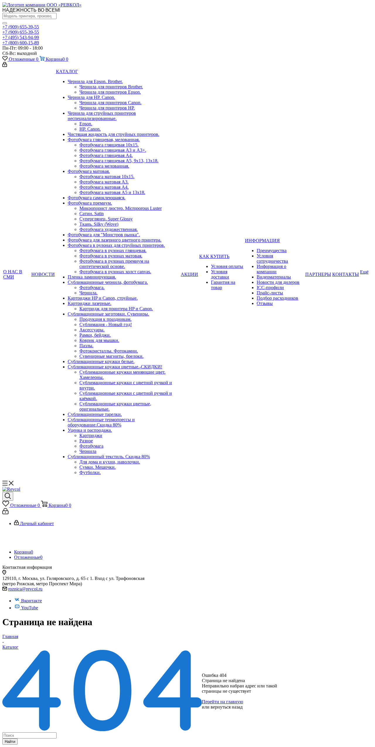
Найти (10, 741)
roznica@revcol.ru (25, 588)
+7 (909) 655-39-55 (20, 26)
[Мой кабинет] (4, 65)
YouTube (29, 607)
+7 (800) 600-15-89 (20, 42)
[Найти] (4, 23)
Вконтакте (31, 600)
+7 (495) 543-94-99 (20, 37)
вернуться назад (227, 706)
